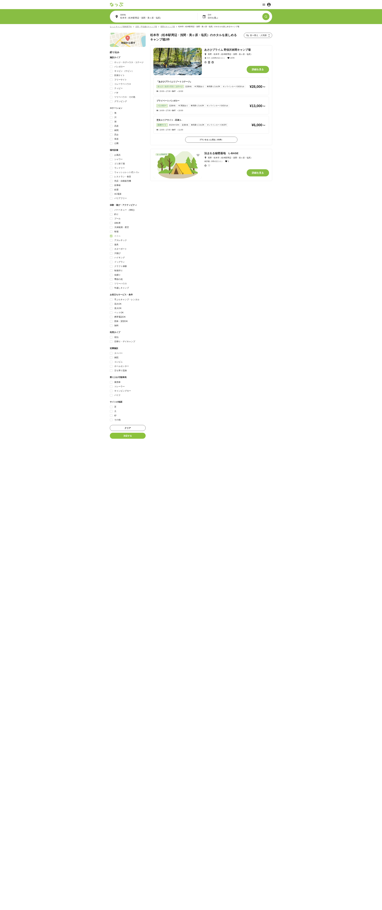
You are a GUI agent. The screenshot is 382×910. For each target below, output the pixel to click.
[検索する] (265, 16)
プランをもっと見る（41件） (211, 140)
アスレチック (120, 240)
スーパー (118, 353)
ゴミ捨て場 (119, 163)
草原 (116, 139)
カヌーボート (120, 249)
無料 (116, 325)
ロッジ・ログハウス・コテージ (129, 62)
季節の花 (118, 279)
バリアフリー (120, 198)
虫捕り (117, 275)
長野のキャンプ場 (167, 27)
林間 (116, 130)
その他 (117, 420)
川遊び (117, 253)
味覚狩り (118, 270)
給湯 (116, 189)
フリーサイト (120, 79)
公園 (116, 143)
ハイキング (119, 257)
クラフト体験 (120, 266)
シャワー (118, 159)
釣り (116, 214)
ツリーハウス (120, 283)
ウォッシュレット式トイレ (126, 172)
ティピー (118, 88)
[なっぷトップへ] (116, 5)
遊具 (116, 244)
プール (117, 218)
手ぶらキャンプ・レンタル (126, 299)
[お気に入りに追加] (198, 51)
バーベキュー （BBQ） (125, 210)
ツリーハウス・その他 (124, 97)
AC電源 (117, 194)
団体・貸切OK (121, 321)
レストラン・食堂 (122, 176)
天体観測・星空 (121, 227)
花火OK (117, 304)
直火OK (117, 308)
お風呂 (117, 155)
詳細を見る (258, 69)
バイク (117, 395)
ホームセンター (121, 366)
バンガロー (119, 66)
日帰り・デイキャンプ (124, 341)
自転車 (117, 223)
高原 (116, 126)
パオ (116, 92)
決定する (128, 436)
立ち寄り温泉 (120, 370)
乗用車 (117, 382)
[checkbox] (111, 62)
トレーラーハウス (122, 84)
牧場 (116, 231)
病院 (116, 357)
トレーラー (119, 386)
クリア (128, 428)
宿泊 (116, 337)
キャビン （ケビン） (124, 71)
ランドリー (119, 168)
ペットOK (119, 312)
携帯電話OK (120, 317)
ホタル (117, 236)
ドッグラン (119, 262)
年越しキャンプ (121, 288)
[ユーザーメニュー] (266, 5)
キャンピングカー (122, 391)
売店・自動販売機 (122, 181)
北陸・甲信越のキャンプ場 (146, 27)
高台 (116, 134)
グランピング (120, 101)
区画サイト (119, 75)
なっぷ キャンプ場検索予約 (121, 27)
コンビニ (118, 362)
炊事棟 (117, 185)
